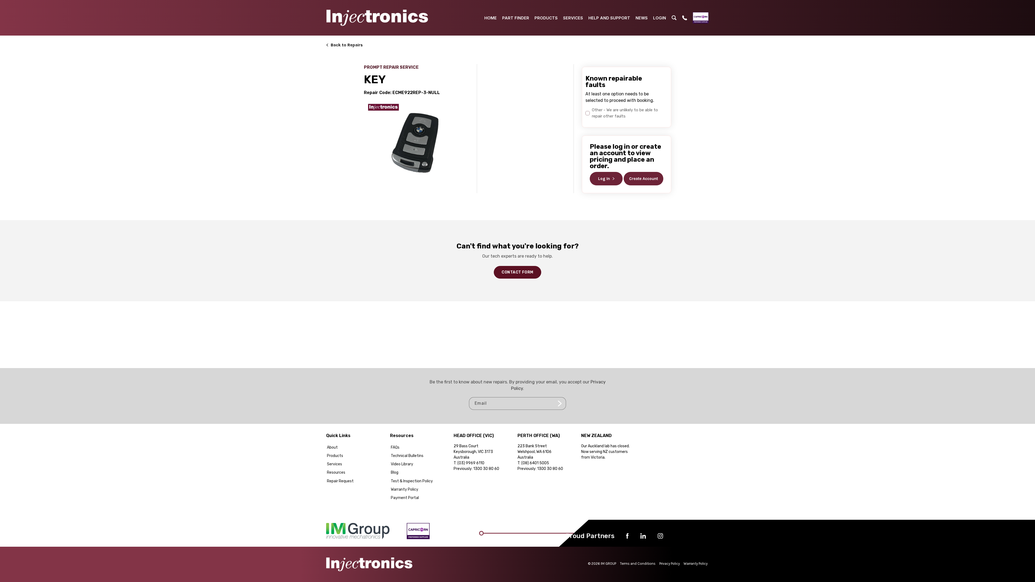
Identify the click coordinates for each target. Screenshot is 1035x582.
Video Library (402, 464)
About (332, 447)
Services (334, 464)
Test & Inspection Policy (412, 481)
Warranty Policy (404, 489)
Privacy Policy (669, 564)
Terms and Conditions (638, 564)
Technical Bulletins (407, 455)
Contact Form (517, 272)
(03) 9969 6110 (470, 463)
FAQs (395, 447)
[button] (674, 17)
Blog (394, 472)
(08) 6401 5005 (535, 463)
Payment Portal (405, 498)
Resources (336, 472)
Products (335, 455)
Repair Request (340, 481)
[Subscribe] (560, 403)
